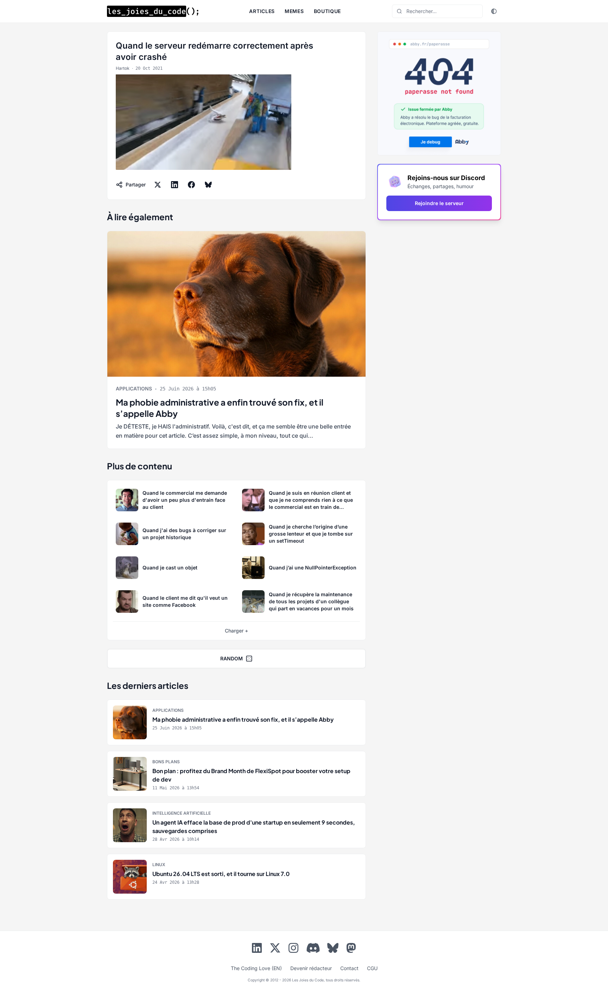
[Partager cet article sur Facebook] (191, 184)
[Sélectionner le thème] (494, 11)
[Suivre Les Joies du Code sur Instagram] (293, 949)
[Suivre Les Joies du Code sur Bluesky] (332, 949)
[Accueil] (152, 11)
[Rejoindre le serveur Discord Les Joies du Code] (313, 948)
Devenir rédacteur (311, 968)
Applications (134, 388)
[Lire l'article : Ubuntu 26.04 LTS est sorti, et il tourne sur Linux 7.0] (236, 876)
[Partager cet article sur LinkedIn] (174, 184)
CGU (372, 968)
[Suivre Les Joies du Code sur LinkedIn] (256, 949)
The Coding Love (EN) (256, 968)
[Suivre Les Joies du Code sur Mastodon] (351, 949)
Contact (349, 968)
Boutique (327, 11)
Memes (294, 11)
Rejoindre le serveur (439, 203)
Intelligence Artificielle (181, 813)
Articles (262, 11)
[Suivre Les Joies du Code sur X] (275, 949)
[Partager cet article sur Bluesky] (208, 184)
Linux (158, 864)
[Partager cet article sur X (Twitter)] (157, 184)
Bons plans (166, 761)
